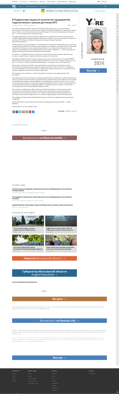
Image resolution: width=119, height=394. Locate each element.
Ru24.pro (14, 1)
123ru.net (104, 1)
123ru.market (51, 1)
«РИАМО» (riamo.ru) (29, 25)
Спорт (53, 378)
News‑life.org (33, 1)
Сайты (53, 376)
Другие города (32, 371)
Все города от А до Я (33, 383)
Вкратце (14, 381)
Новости (54, 373)
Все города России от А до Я (20, 125)
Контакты (91, 371)
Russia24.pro (39, 341)
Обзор (13, 376)
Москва (30, 376)
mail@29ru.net (92, 373)
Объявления (55, 383)
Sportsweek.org (61, 1)
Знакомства (55, 388)
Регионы (54, 381)
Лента (13, 378)
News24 (31, 341)
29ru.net (42, 1)
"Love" (28, 341)
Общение (54, 390)
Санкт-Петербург (32, 378)
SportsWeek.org (18, 341)
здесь (20, 333)
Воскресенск (15, 371)
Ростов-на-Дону (32, 381)
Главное (14, 373)
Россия (29, 373)
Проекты (54, 371)
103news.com (95, 339)
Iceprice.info (72, 1)
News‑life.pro (23, 1)
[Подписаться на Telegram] (98, 1)
